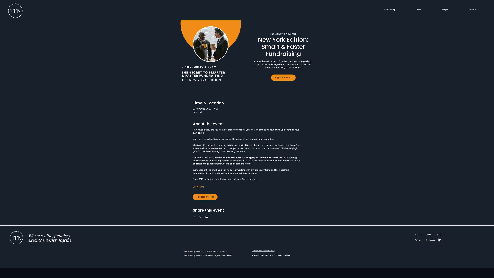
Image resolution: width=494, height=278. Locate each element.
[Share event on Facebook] (194, 217)
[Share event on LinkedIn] (206, 217)
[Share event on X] (200, 217)
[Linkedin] (439, 239)
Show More (198, 186)
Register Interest (283, 77)
